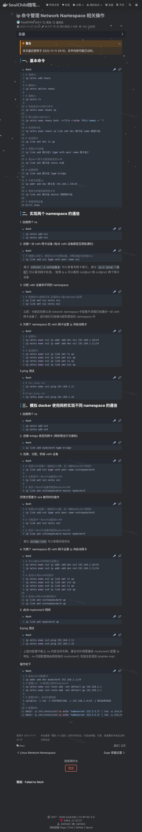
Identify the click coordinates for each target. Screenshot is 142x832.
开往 (121, 4)
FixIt (70, 827)
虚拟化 (59, 22)
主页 (123, 745)
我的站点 (94, 4)
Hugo (63, 827)
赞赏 (71, 768)
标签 (67, 4)
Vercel (89, 827)
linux (22, 745)
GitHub (79, 827)
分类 (78, 4)
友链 (110, 4)
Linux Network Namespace (37, 752)
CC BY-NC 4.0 (86, 817)
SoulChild (27, 22)
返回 (116, 745)
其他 (48, 22)
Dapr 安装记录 (113, 752)
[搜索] (130, 5)
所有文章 (54, 4)
